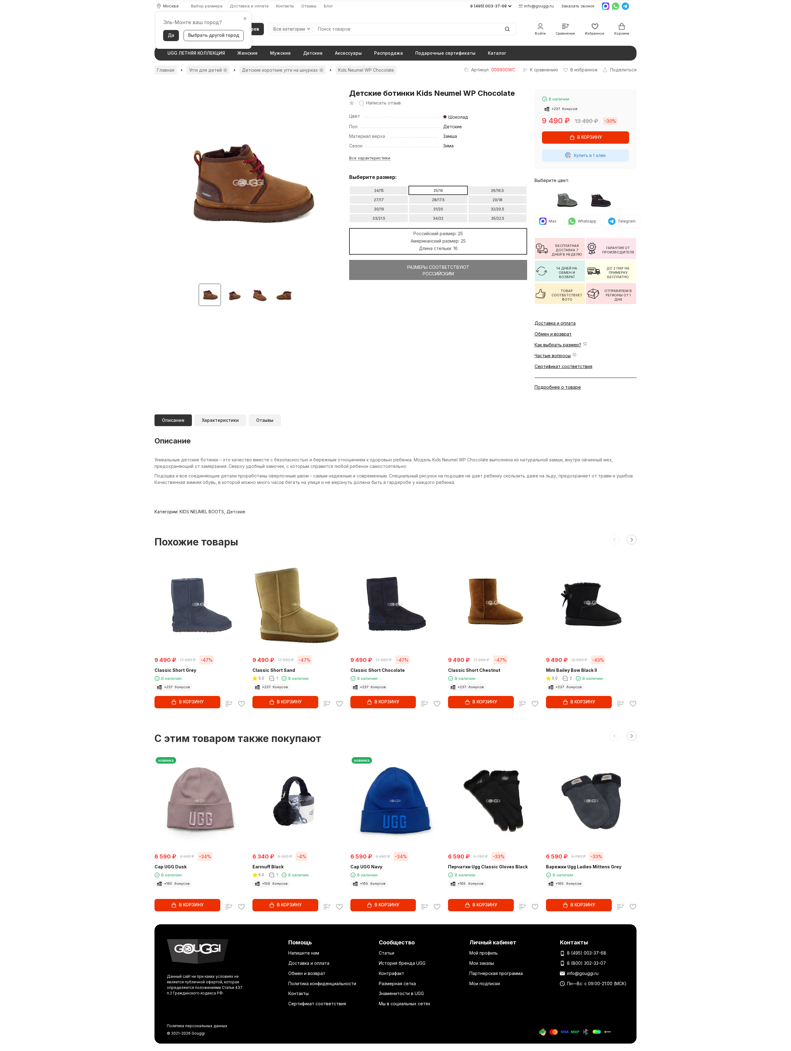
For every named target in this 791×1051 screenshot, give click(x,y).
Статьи (386, 953)
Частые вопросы (553, 355)
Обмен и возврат (553, 334)
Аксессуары (348, 53)
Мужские (280, 53)
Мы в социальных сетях (404, 1003)
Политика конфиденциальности (322, 983)
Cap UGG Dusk (170, 866)
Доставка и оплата (249, 6)
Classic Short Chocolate (377, 670)
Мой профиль (483, 953)
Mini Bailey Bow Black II (571, 670)
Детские (313, 53)
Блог (328, 6)
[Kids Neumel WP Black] (603, 199)
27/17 (379, 199)
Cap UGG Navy (366, 866)
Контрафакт (391, 973)
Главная (165, 70)
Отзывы (308, 6)
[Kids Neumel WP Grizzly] (569, 199)
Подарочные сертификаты (445, 53)
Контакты (285, 6)
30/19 (379, 209)
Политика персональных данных (197, 1025)
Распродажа (388, 53)
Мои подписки (484, 983)
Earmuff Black (268, 866)
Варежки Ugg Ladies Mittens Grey (583, 866)
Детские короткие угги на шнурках (280, 70)
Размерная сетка (397, 983)
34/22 (438, 218)
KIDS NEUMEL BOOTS (202, 511)
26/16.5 (497, 190)
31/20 (438, 209)
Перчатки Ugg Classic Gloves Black (488, 866)
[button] (614, 540)
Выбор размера (206, 6)
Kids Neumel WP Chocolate (366, 70)
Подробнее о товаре (558, 387)
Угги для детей (205, 70)
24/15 (379, 190)
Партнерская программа (496, 973)
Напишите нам (303, 953)
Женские (247, 53)
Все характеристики (369, 157)
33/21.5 (378, 218)
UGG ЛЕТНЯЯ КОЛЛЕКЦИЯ (196, 53)
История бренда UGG (402, 963)
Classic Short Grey (175, 670)
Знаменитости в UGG (401, 993)
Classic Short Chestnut (474, 670)
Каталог (497, 53)
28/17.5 (438, 199)
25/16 (438, 190)
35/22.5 (497, 218)
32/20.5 (497, 209)
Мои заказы (481, 963)
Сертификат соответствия (563, 366)
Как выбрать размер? (558, 344)
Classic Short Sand (273, 670)
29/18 (497, 199)
